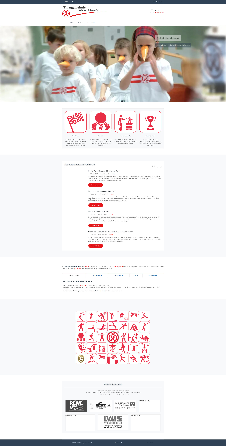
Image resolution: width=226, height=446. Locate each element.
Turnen (111, 234)
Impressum (149, 443)
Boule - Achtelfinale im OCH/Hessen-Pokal (104, 171)
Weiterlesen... (95, 185)
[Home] (63, 23)
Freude (100, 136)
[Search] (155, 22)
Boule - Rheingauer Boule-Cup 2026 (101, 191)
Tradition (75, 136)
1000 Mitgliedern (118, 266)
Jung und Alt (125, 136)
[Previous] (3, 64)
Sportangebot (78, 268)
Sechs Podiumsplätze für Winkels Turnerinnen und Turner (110, 232)
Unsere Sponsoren (157, 2)
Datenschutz (118, 443)
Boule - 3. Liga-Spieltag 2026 (98, 211)
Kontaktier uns (159, 12)
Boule (113, 174)
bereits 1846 (86, 266)
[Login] (159, 22)
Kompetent (150, 136)
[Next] (222, 64)
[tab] (74, 275)
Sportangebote (83, 285)
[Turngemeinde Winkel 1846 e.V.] (84, 11)
